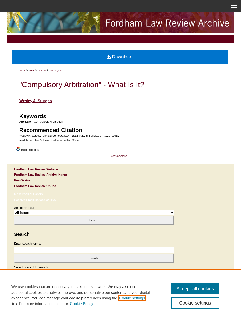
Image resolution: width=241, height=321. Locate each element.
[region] (120, 295)
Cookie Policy (81, 304)
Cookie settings (132, 298)
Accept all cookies (195, 288)
